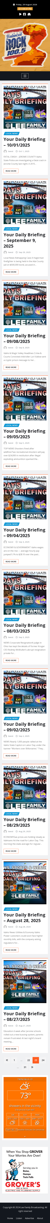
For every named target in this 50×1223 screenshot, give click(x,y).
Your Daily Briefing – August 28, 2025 (24, 917)
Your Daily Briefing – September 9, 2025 (24, 240)
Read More (11, 171)
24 (43, 1060)
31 (25, 1067)
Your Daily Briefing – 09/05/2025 (24, 434)
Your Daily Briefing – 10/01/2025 (24, 142)
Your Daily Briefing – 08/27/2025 (24, 1016)
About (40, 1218)
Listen (19, 1218)
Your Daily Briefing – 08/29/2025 (24, 822)
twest (10, 151)
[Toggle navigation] (25, 75)
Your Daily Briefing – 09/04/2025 (24, 532)
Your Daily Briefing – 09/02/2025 (24, 727)
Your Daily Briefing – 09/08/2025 (24, 338)
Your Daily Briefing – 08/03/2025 (24, 628)
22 (28, 1060)
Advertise (29, 1218)
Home (10, 1218)
